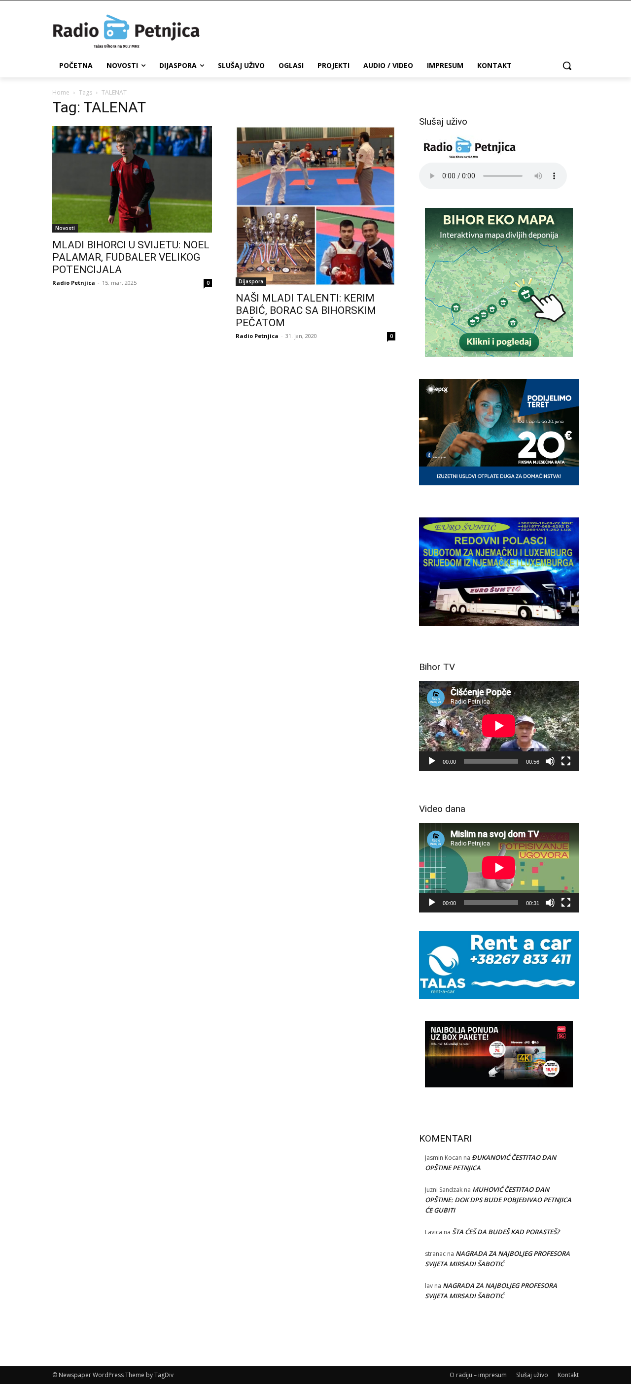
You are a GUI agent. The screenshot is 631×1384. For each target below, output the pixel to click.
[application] (499, 726)
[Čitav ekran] (566, 761)
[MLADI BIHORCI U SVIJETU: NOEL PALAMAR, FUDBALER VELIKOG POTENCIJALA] (132, 179)
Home (61, 92)
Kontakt (568, 1375)
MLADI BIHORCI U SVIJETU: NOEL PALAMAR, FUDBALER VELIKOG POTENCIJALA (131, 257)
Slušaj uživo (532, 1375)
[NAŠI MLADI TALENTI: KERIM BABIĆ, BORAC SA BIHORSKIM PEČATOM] (315, 206)
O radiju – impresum (478, 1375)
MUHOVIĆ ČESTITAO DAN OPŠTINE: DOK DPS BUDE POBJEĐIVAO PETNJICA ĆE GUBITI (498, 1200)
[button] (567, 65)
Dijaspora (251, 281)
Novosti (65, 228)
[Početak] (432, 761)
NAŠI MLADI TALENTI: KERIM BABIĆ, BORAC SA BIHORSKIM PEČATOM (306, 310)
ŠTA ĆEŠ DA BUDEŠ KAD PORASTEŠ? (506, 1231)
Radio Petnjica (73, 282)
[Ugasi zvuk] (550, 761)
